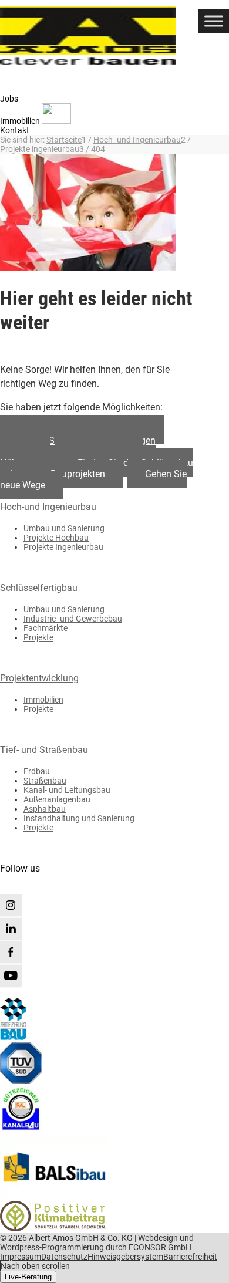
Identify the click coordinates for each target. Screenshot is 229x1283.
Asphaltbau (44, 808)
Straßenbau (44, 780)
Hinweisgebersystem (125, 1256)
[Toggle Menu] (213, 20)
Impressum (20, 1256)
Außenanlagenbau (56, 799)
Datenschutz (64, 1256)
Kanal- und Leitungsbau (66, 790)
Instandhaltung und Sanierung (78, 818)
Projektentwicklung (39, 678)
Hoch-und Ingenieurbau (48, 506)
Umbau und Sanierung (64, 528)
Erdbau (36, 771)
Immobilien (43, 699)
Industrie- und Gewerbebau (72, 618)
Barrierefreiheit (190, 1256)
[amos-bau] (98, 35)
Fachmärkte (45, 628)
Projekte (38, 637)
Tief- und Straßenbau (44, 749)
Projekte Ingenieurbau (63, 547)
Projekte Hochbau (56, 537)
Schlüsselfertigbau (39, 587)
